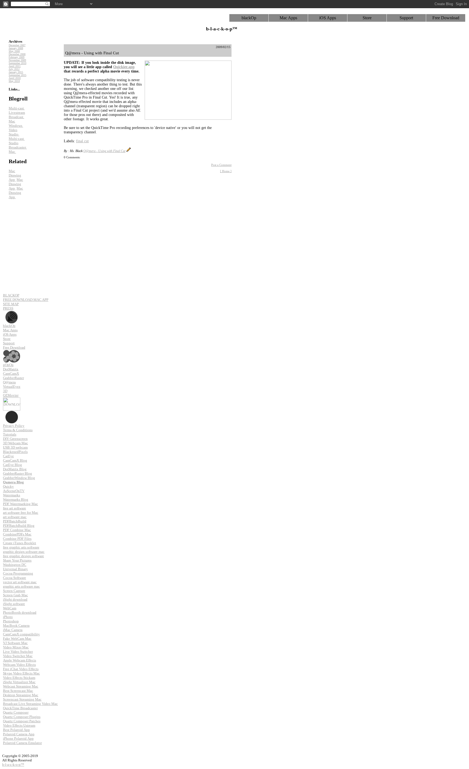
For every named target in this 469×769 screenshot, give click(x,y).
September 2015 (17, 75)
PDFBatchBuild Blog (18, 526)
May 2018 (14, 81)
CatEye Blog (12, 465)
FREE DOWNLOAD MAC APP (25, 300)
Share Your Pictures (17, 560)
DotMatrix (10, 369)
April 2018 (15, 78)
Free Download (445, 17)
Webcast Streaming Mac (20, 686)
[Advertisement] (257, 125)
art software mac (15, 517)
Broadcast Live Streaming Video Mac (30, 704)
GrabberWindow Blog (19, 478)
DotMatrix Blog (15, 469)
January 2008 (16, 48)
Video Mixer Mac (16, 647)
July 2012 (14, 69)
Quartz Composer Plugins (21, 717)
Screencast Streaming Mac (22, 699)
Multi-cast (17, 108)
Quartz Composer (15, 712)
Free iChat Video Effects (21, 669)
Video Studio (14, 132)
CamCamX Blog (15, 460)
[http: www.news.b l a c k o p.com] (11, 313)
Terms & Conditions (18, 430)
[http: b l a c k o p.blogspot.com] (11, 413)
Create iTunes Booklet (19, 543)
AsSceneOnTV (13, 491)
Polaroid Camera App (18, 734)
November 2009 (17, 60)
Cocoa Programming (18, 573)
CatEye (8, 456)
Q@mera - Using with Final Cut (104, 151)
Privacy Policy (13, 426)
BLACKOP (11, 295)
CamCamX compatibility (21, 634)
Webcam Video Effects (19, 665)
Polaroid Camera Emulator (22, 743)
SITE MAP (11, 304)
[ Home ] (226, 171)
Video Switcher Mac (18, 656)
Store (367, 17)
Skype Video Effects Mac (21, 673)
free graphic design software (23, 556)
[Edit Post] (128, 151)
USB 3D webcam (15, 447)
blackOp (249, 17)
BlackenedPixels (15, 452)
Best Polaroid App (16, 730)
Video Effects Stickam (19, 678)
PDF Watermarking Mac (20, 504)
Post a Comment (221, 164)
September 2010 (17, 63)
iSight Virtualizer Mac (19, 682)
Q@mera (9, 382)
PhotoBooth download (19, 612)
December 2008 (17, 54)
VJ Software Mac (15, 643)
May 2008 (14, 51)
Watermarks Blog (15, 499)
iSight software (14, 604)
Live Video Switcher (18, 652)
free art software (14, 508)
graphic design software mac (24, 552)
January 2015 (16, 72)
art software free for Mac (20, 512)
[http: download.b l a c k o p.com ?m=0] (11, 400)
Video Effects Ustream (19, 725)
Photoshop (11, 621)
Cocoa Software (14, 578)
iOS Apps (327, 17)
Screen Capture (14, 591)
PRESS (8, 308)
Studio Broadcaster (18, 145)
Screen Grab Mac (15, 595)
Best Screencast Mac (18, 691)
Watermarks (11, 495)
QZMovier (10, 395)
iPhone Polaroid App (18, 738)
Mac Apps (288, 17)
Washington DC (14, 565)
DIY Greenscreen (15, 439)
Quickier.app (124, 67)
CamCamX (11, 373)
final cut (82, 141)
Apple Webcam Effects (19, 660)
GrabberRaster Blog (17, 473)
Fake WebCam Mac (17, 638)
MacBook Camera (16, 625)
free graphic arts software (21, 547)
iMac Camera (13, 630)
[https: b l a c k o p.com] (11, 352)
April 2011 (15, 66)
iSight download (15, 599)
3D (5, 391)
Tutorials (9, 434)
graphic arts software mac (21, 586)
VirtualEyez (11, 386)
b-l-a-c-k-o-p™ (13, 764)
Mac (12, 152)
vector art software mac (20, 582)
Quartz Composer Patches (21, 721)
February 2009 (16, 57)
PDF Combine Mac (17, 530)
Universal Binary (15, 569)
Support (406, 17)
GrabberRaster (13, 378)
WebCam (9, 608)
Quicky (8, 486)
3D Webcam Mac (15, 443)
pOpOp (8, 365)
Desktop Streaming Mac (20, 695)
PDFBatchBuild (14, 521)
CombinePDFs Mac (17, 534)
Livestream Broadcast (17, 115)
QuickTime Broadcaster (20, 708)
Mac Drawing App (15, 175)
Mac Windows (16, 123)
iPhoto (8, 617)
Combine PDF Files (17, 539)
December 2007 (17, 45)
